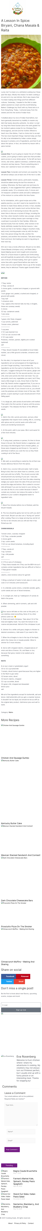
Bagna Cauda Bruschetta (25, 1171)
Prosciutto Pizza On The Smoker (16, 926)
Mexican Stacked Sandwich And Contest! (20, 855)
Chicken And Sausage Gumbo (15, 758)
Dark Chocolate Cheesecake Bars (17, 900)
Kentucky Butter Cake (11, 823)
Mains (11, 712)
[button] (3, 8)
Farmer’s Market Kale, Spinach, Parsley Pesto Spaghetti (24, 1181)
